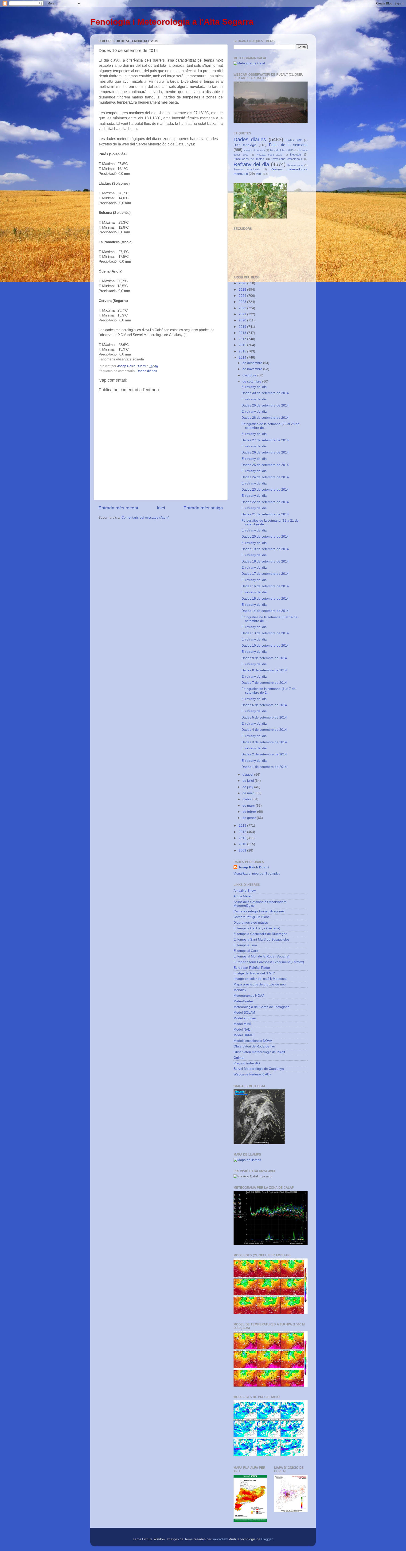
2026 (243, 283)
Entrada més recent (118, 507)
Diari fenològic (245, 145)
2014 (243, 357)
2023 (243, 302)
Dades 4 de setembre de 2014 (264, 729)
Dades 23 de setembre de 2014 (265, 489)
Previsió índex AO (247, 1063)
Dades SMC (293, 140)
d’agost (248, 774)
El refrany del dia (254, 387)
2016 (243, 345)
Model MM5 (242, 1024)
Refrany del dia (251, 164)
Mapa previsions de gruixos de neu (260, 984)
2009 (243, 850)
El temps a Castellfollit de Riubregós (260, 934)
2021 (243, 314)
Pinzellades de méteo (249, 159)
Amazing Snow (245, 890)
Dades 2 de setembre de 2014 (264, 754)
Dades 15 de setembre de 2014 (265, 598)
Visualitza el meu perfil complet (257, 873)
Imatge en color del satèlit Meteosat (260, 979)
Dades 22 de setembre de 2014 (265, 502)
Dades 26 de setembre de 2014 (265, 452)
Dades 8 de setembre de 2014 (264, 670)
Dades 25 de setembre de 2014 (265, 465)
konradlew (219, 1539)
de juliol (248, 780)
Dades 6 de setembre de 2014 (264, 705)
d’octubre (249, 375)
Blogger (267, 1539)
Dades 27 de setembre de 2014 (265, 440)
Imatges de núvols (254, 150)
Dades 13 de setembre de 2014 (265, 633)
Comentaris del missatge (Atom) (145, 517)
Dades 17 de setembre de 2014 (265, 573)
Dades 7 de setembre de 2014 (264, 682)
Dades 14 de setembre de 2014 (265, 611)
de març (249, 805)
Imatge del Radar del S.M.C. (255, 973)
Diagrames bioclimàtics (251, 922)
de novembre (252, 369)
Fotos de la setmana (288, 145)
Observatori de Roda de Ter (254, 1046)
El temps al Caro (246, 951)
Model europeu (245, 1018)
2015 (243, 351)
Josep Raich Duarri (253, 867)
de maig (248, 793)
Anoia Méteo (243, 896)
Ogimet (239, 1057)
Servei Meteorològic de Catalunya (259, 1068)
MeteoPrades (244, 1001)
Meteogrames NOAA (249, 995)
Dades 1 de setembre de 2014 (264, 767)
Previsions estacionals (287, 159)
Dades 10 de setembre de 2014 (265, 645)
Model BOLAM (244, 1012)
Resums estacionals (247, 169)
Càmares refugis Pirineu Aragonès (259, 911)
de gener (249, 818)
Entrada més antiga (203, 507)
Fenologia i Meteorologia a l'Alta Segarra (172, 22)
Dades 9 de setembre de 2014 (264, 658)
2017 (243, 339)
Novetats (295, 154)
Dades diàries (147, 371)
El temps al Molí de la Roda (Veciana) (261, 956)
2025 (243, 289)
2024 (243, 295)
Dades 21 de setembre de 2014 (265, 514)
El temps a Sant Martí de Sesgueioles (261, 939)
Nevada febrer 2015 (281, 150)
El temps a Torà (245, 945)
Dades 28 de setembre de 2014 (265, 417)
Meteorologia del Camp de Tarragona (261, 1007)
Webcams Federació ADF (253, 1074)
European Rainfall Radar (252, 967)
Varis (259, 174)
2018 (243, 333)
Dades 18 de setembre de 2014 (265, 561)
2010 (243, 844)
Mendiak (240, 990)
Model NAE (242, 1029)
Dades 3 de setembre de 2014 (264, 742)
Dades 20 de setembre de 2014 (265, 536)
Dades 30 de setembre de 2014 (265, 393)
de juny (248, 787)
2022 (243, 308)
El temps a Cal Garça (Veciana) (257, 928)
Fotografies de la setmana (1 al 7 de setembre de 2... (269, 690)
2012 (243, 832)
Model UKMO (244, 1035)
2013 (243, 825)
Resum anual (295, 165)
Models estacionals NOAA (253, 1041)
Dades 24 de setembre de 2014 (265, 477)
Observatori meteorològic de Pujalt (259, 1052)
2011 (243, 838)
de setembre (252, 381)
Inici (161, 507)
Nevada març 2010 (269, 154)
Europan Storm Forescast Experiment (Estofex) (269, 962)
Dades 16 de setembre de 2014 (265, 586)
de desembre (252, 363)
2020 (243, 320)
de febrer (249, 811)
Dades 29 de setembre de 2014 (265, 405)
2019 (243, 326)
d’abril (247, 799)
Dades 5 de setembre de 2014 (264, 717)
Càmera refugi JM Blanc (251, 917)
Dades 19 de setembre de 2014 (265, 549)
